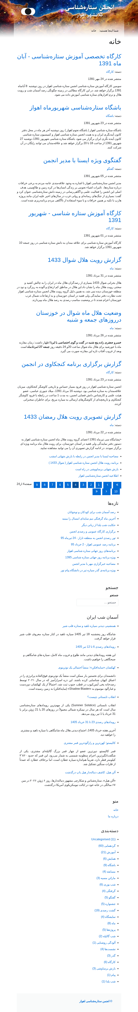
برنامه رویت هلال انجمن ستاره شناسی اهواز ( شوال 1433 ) (83, 462)
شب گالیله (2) (107, 936)
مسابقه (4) (109, 871)
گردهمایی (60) (107, 845)
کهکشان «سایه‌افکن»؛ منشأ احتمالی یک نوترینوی (87, 667)
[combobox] (97, 602)
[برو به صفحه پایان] (97, 492)
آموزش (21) (108, 852)
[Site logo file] (90, 11)
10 (116, 491)
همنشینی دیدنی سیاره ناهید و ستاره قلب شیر (89, 625)
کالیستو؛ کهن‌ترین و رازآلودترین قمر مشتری (90, 742)
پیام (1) (111, 974)
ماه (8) (111, 923)
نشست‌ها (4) (108, 949)
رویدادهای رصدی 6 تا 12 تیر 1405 (96, 646)
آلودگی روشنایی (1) (104, 942)
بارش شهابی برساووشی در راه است (96, 469)
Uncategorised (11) (103, 839)
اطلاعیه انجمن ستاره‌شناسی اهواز (98, 475)
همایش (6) (109, 858)
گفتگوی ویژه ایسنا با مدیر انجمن (82, 160)
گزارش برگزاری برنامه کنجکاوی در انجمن (71, 364)
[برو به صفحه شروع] (117, 485)
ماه (112, 268)
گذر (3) (111, 955)
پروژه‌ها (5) (109, 929)
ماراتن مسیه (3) (106, 878)
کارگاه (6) (110, 962)
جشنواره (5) (108, 903)
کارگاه (110, 71)
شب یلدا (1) (109, 981)
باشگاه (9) (110, 865)
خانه (115, 809)
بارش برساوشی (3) (104, 968)
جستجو (114, 595)
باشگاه (110, 115)
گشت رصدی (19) (105, 910)
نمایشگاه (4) (108, 916)
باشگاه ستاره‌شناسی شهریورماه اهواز (75, 107)
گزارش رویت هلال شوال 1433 (84, 260)
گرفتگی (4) (109, 890)
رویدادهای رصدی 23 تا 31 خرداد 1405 (93, 722)
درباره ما (113, 816)
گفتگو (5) (110, 897)
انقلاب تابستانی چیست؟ (101, 696)
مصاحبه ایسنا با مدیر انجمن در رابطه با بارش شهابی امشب (83, 456)
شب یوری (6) (108, 884)
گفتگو (110, 168)
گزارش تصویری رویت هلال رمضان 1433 (72, 416)
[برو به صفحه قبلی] (107, 485)
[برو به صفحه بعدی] (106, 492)
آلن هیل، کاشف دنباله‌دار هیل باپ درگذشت (90, 772)
